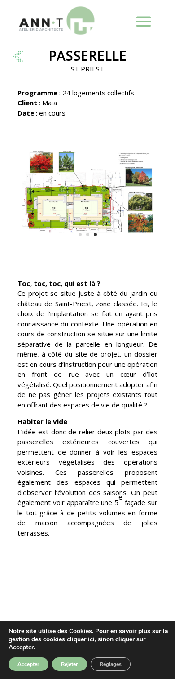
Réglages (111, 664)
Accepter (28, 664)
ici (91, 639)
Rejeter (69, 664)
